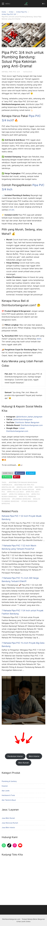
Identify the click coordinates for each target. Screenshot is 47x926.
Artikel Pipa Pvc (21, 12)
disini (39, 339)
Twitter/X (31, 473)
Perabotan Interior (15, 756)
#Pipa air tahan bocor (24, 489)
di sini (11, 210)
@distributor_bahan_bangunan (29, 417)
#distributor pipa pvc (24, 485)
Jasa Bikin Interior (8, 827)
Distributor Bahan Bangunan (27, 422)
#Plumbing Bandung (21, 499)
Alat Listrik (5, 791)
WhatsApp (7, 477)
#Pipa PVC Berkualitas (19, 494)
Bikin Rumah (23, 763)
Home (4, 12)
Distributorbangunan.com (32, 425)
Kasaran (5, 786)
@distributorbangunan (22, 419)
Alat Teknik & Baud (9, 800)
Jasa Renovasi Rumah (10, 823)
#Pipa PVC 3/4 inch (15, 492)
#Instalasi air (8, 487)
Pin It (17, 477)
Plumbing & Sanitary (9, 781)
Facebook (20, 473)
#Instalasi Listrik (25, 487)
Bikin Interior (34, 756)
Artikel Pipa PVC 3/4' (9, 14)
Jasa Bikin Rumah (8, 818)
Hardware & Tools (8, 795)
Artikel (11, 12)
